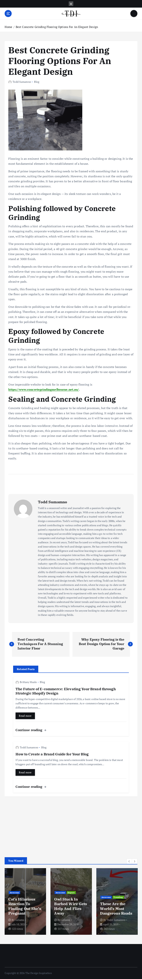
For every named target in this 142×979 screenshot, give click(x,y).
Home (8, 27)
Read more (25, 715)
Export (71, 892)
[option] (25, 901)
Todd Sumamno (22, 81)
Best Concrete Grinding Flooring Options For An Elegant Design (57, 27)
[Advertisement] (32, 825)
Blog (36, 81)
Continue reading (29, 730)
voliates (19, 920)
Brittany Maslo (28, 682)
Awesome (14, 892)
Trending (118, 897)
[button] (129, 861)
